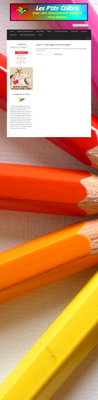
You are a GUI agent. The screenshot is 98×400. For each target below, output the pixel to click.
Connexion (84, 31)
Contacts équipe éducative (27, 35)
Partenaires (13, 35)
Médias (49, 31)
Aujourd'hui (21, 52)
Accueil (12, 31)
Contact (40, 35)
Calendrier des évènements (25, 31)
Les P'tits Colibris (39, 139)
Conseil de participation (61, 31)
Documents (74, 31)
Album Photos (40, 31)
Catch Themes (67, 139)
